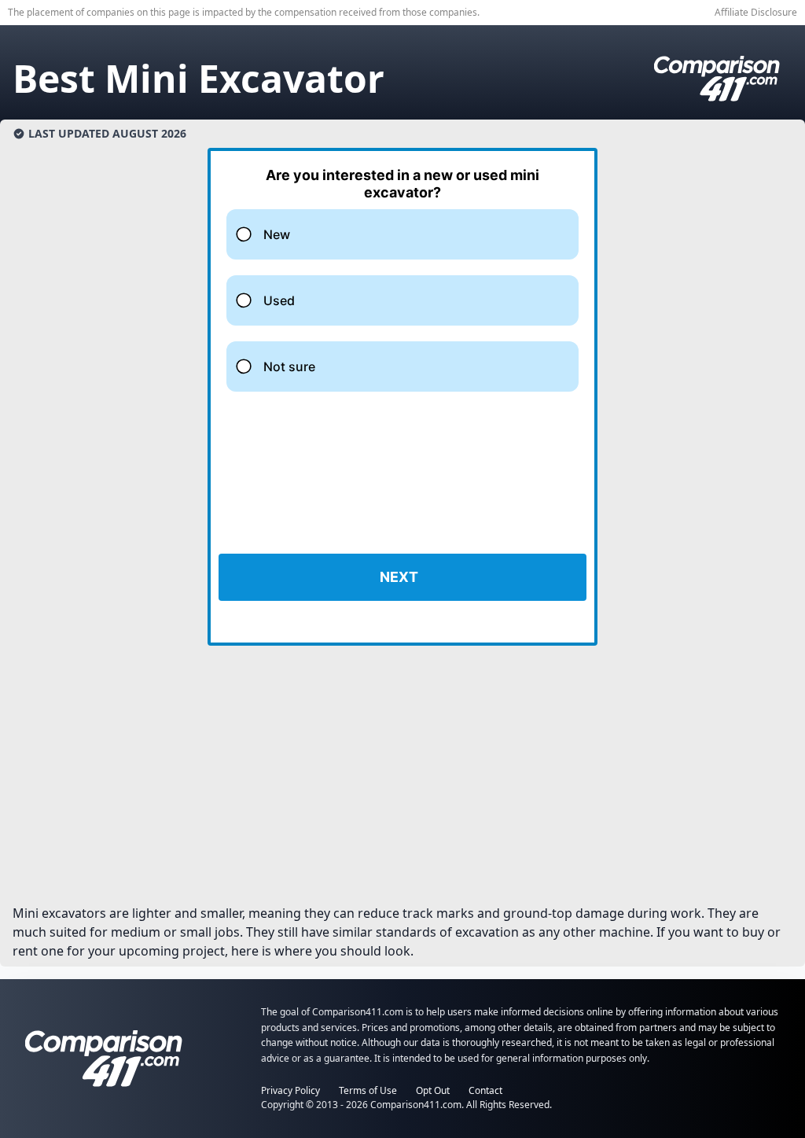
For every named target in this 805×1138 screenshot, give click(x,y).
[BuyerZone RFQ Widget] (402, 397)
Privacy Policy (290, 1090)
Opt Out (433, 1090)
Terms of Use (368, 1090)
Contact (485, 1090)
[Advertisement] (402, 781)
